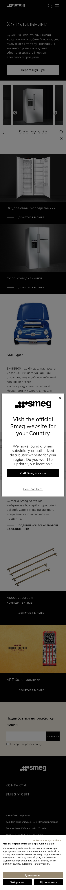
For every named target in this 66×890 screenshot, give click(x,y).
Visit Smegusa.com (33, 473)
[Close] (60, 397)
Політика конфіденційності (47, 840)
